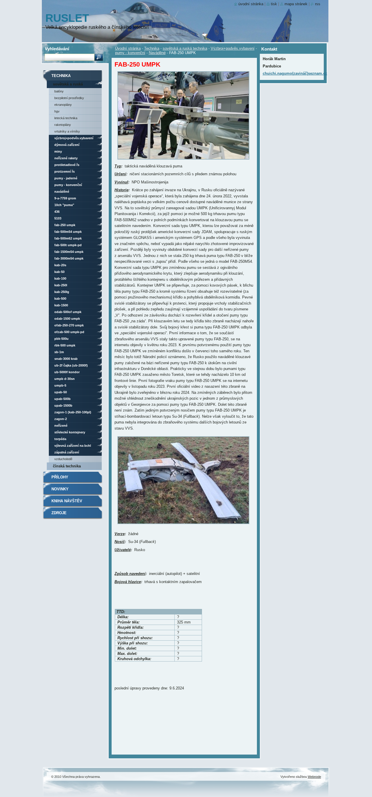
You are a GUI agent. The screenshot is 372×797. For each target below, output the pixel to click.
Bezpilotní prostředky (69, 98)
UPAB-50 (60, 392)
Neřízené (60, 425)
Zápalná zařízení (66, 452)
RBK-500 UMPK (64, 345)
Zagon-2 (60, 419)
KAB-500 (60, 298)
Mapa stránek (296, 4)
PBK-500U (61, 338)
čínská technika (67, 466)
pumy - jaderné (65, 178)
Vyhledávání (57, 48)
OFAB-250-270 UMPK (69, 325)
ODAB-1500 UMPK (67, 318)
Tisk (274, 4)
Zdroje (59, 513)
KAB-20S (60, 265)
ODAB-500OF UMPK (67, 312)
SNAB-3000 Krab (66, 358)
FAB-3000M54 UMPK (68, 258)
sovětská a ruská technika (185, 48)
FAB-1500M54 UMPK (68, 251)
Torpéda (60, 439)
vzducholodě (63, 459)
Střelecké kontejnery (69, 432)
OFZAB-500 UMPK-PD (69, 332)
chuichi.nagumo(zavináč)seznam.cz (295, 73)
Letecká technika (65, 118)
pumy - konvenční (130, 53)
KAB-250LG (61, 292)
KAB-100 (60, 278)
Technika (151, 48)
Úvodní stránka (128, 48)
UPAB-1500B (63, 405)
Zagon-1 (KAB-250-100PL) (72, 412)
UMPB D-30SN (64, 378)
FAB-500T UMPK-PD (68, 245)
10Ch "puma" (64, 205)
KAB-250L (60, 285)
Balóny (59, 91)
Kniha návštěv (66, 501)
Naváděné (157, 53)
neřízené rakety (66, 158)
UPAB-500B (62, 399)
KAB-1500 (61, 305)
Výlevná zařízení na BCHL (72, 445)
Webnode (314, 776)
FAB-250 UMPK (64, 225)
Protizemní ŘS (64, 171)
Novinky (60, 489)
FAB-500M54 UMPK (68, 231)
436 (57, 211)
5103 (57, 218)
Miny (58, 151)
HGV (57, 111)
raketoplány (62, 124)
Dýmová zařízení (66, 144)
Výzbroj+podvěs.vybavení (233, 48)
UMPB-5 (60, 385)
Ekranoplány (63, 104)
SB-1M (59, 352)
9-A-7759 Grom (65, 198)
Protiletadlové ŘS (66, 165)
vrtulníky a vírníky (67, 131)
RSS (317, 4)
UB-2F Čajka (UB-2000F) (71, 365)
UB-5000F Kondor (67, 372)
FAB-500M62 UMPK (68, 238)
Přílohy (59, 477)
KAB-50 (59, 272)
